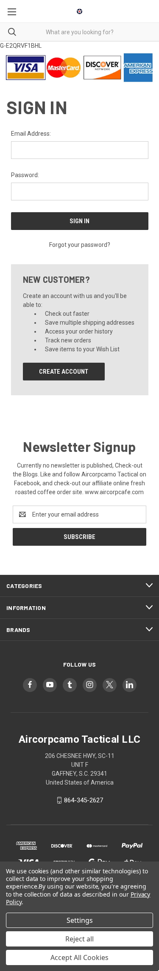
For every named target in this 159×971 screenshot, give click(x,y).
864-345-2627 (83, 800)
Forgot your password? (79, 244)
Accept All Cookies (79, 957)
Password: (25, 175)
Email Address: (31, 133)
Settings (80, 920)
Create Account (63, 371)
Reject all (79, 939)
